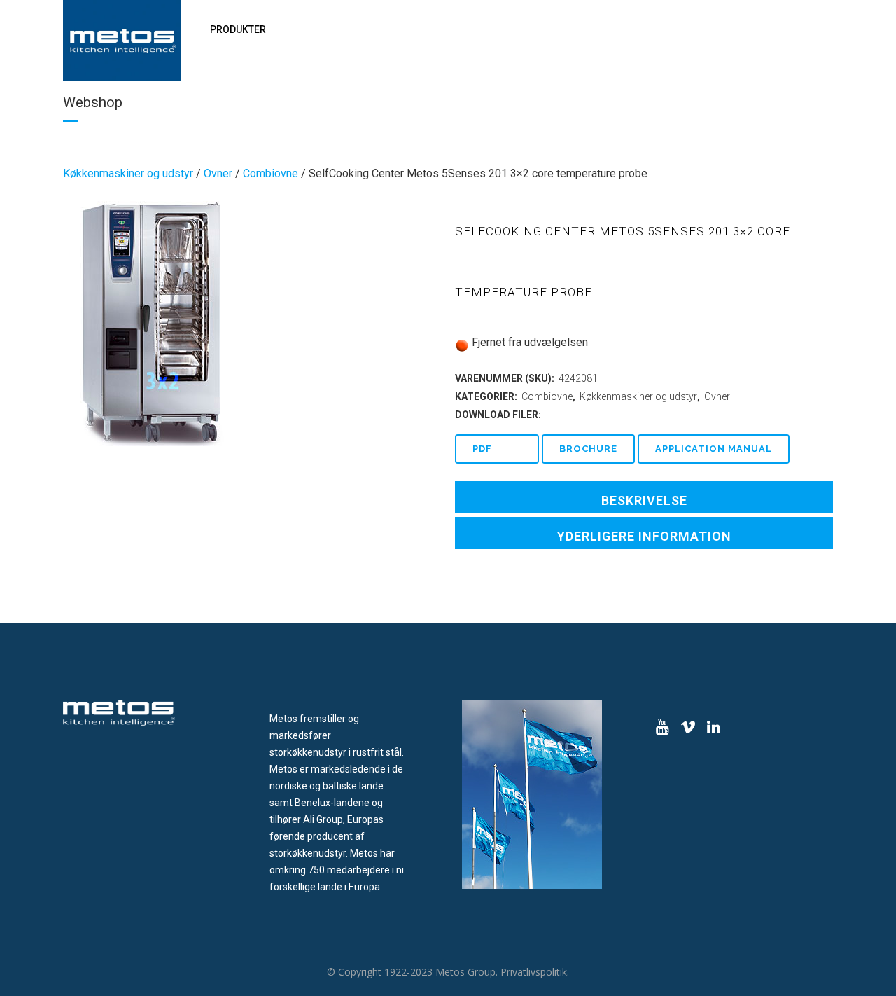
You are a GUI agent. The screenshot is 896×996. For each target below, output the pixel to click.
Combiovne (270, 173)
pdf (482, 448)
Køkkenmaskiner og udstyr (128, 173)
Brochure (588, 448)
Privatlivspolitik (533, 971)
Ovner (218, 173)
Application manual (713, 448)
